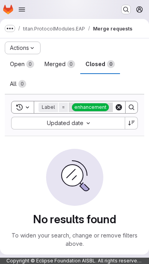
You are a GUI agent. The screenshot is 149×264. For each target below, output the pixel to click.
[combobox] (68, 123)
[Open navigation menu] (21, 9)
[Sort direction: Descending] (131, 123)
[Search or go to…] (126, 9)
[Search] (131, 107)
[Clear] (119, 107)
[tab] (22, 64)
